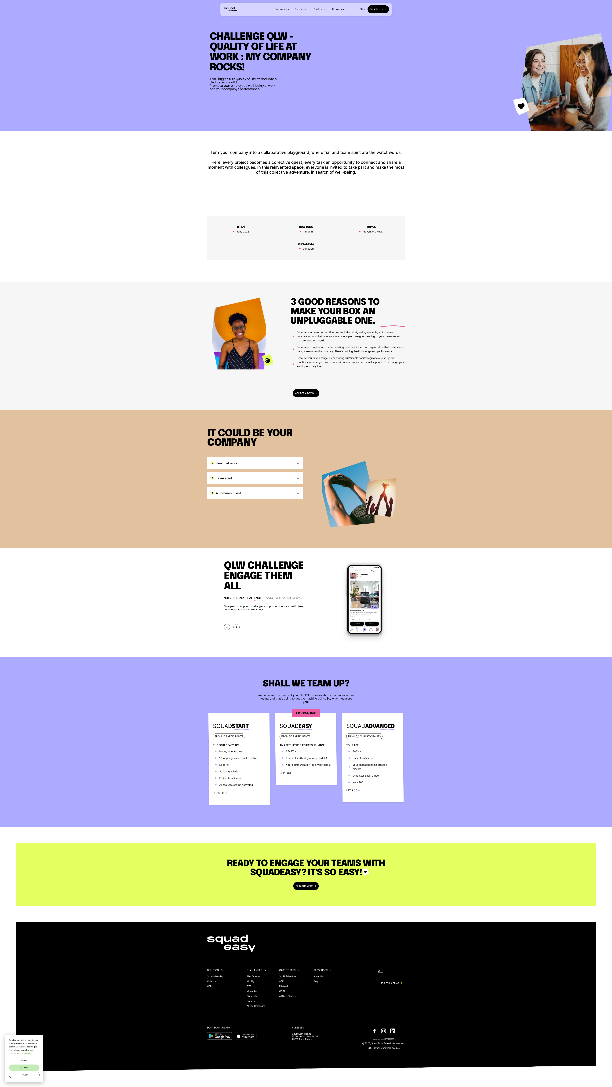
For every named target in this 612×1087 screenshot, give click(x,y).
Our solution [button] (281, 9)
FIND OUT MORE (304, 886)
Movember (252, 991)
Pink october (253, 976)
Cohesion (211, 981)
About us (318, 976)
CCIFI (282, 991)
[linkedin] (392, 1031)
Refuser (24, 1075)
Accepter (24, 1067)
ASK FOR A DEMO (304, 393)
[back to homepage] (230, 9)
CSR (209, 986)
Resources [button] (338, 9)
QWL (249, 986)
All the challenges (256, 1006)
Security (251, 1001)
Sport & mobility (215, 976)
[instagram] (383, 1031)
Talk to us (376, 9)
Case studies (301, 9)
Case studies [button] (287, 970)
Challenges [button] (319, 9)
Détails (24, 1060)
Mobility (251, 981)
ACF (281, 981)
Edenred (283, 986)
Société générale (287, 976)
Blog (315, 981)
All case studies (287, 996)
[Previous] (227, 627)
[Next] (236, 627)
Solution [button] (213, 970)
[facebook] (374, 1031)
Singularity (252, 996)
